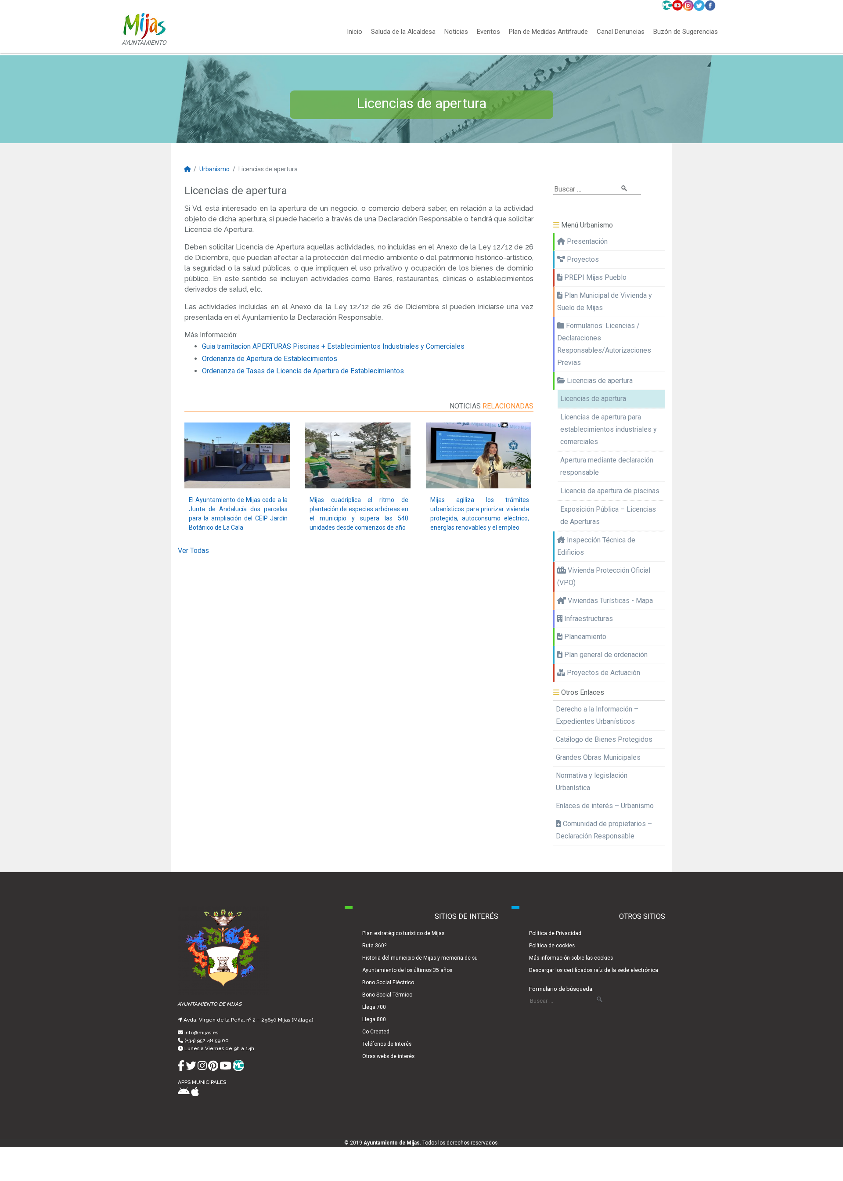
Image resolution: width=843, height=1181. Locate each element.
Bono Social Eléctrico (388, 982)
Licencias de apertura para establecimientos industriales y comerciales (608, 429)
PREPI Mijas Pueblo (594, 277)
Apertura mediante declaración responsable (606, 466)
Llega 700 (374, 1007)
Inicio (354, 32)
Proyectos (582, 259)
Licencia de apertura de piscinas (609, 491)
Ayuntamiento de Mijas (392, 1143)
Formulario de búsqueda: (561, 988)
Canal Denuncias (621, 32)
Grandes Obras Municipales (598, 757)
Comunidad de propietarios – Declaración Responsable (604, 830)
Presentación (586, 241)
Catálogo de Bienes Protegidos (604, 739)
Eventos (488, 32)
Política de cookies (552, 946)
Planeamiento (584, 636)
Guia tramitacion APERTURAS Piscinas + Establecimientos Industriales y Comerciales (333, 346)
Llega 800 (374, 1019)
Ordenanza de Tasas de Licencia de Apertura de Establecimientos (303, 371)
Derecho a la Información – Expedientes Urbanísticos (597, 715)
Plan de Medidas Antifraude (548, 32)
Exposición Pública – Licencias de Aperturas (608, 515)
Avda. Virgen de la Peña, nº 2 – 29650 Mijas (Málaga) (248, 1020)
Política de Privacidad (555, 933)
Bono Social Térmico (387, 995)
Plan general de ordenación (605, 654)
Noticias (456, 32)
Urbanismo (214, 169)
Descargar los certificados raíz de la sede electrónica (593, 970)
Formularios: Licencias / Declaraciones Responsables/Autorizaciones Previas (604, 344)
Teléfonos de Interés (386, 1044)
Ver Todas (193, 550)
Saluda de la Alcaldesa (403, 32)
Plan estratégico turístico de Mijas (403, 933)
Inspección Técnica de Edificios (596, 546)
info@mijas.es (201, 1032)
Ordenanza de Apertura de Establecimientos (269, 358)
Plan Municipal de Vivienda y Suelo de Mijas (604, 301)
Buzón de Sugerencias (685, 32)
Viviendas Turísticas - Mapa (609, 600)
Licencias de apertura (599, 380)
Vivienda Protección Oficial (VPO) (603, 576)
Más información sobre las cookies (571, 958)
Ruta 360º (374, 946)
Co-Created (375, 1032)
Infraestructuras (587, 618)
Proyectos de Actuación (602, 672)
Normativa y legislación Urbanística (591, 781)
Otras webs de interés (388, 1056)
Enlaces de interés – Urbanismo (605, 806)
